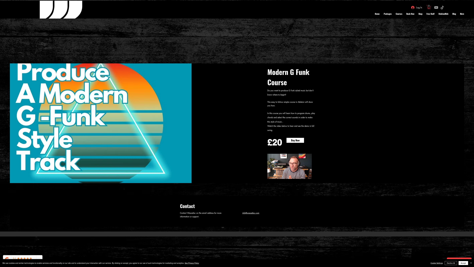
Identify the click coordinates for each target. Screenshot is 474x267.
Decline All (451, 263)
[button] (429, 7)
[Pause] (270, 179)
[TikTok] (442, 7)
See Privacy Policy (192, 263)
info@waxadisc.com (250, 213)
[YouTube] (436, 7)
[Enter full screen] (308, 179)
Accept (463, 263)
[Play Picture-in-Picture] (304, 179)
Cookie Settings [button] (437, 263)
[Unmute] (274, 179)
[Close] (471, 263)
